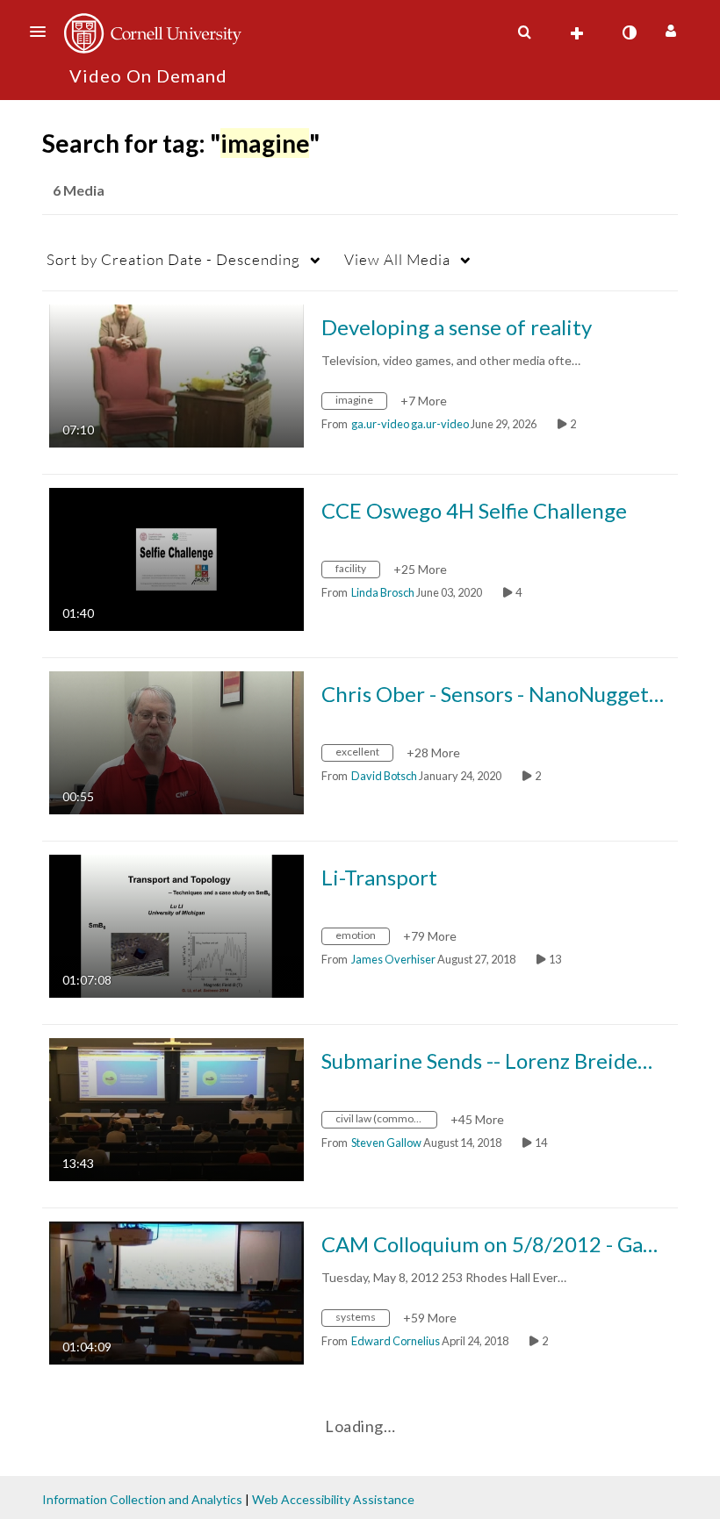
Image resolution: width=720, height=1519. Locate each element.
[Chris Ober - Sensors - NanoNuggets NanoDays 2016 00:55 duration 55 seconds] (176, 741)
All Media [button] (397, 259)
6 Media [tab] (78, 190)
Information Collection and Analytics (142, 1499)
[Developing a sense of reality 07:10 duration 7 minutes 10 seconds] (176, 374)
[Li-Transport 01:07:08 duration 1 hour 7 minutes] (176, 924)
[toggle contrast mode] (629, 32)
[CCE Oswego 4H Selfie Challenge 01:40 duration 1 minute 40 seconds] (176, 557)
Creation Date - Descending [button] (173, 259)
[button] (43, 31)
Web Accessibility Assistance (333, 1499)
